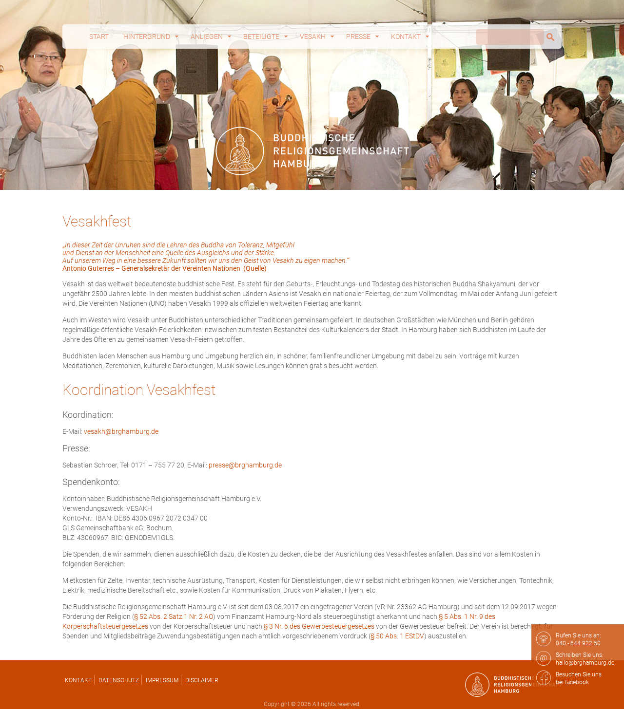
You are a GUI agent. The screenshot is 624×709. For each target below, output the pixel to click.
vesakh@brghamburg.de (121, 431)
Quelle (255, 268)
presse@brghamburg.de (245, 465)
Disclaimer (201, 680)
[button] (21, 687)
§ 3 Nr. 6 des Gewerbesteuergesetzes (319, 626)
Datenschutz (118, 680)
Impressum (162, 680)
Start (99, 36)
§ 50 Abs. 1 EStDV (397, 636)
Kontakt (78, 680)
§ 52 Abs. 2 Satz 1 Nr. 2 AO (173, 616)
